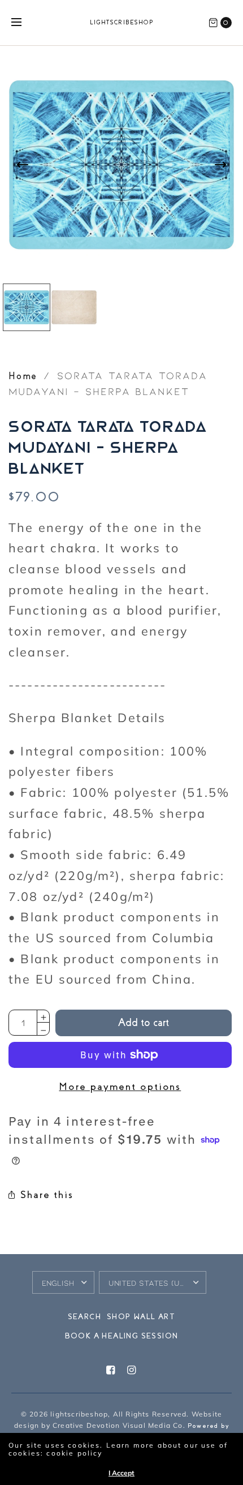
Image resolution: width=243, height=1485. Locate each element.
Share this (46, 1194)
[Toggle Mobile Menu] (23, 22)
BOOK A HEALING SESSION (122, 1336)
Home (22, 376)
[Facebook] (111, 1370)
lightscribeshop (122, 22)
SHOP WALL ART (141, 1316)
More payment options (120, 1086)
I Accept (121, 1473)
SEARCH (84, 1316)
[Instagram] (132, 1370)
